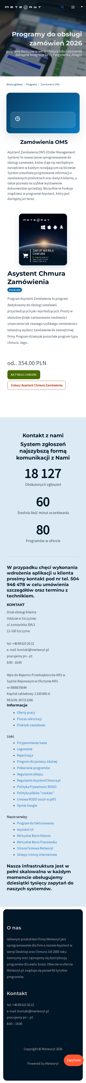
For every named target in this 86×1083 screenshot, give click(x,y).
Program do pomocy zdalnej (37, 761)
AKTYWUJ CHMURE (24, 375)
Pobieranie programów (33, 768)
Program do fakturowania (35, 823)
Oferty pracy (26, 712)
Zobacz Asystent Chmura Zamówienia (36, 385)
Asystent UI (25, 829)
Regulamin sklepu (30, 774)
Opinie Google (27, 805)
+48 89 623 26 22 (23, 1005)
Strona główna (14, 84)
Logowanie (24, 749)
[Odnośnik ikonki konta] (82, 7)
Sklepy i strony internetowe (37, 854)
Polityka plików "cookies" (35, 793)
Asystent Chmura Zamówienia (36, 278)
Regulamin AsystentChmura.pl (39, 780)
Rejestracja (25, 755)
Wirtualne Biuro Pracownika (37, 842)
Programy (31, 84)
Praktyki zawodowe (31, 725)
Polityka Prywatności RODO (36, 787)
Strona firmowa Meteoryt (35, 848)
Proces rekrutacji (29, 719)
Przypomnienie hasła (32, 743)
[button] (63, 7)
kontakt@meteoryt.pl (33, 1011)
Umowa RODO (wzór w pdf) (36, 799)
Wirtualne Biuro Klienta (34, 836)
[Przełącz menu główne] (73, 7)
